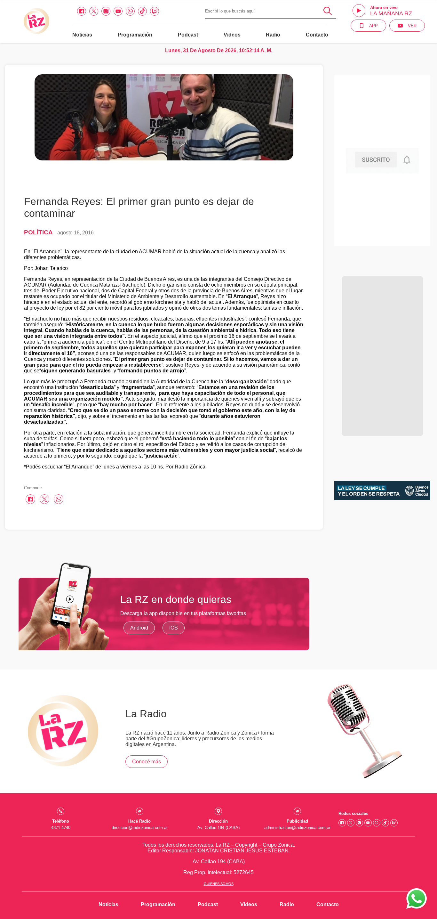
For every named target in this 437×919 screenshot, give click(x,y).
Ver (412, 25)
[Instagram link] (105, 11)
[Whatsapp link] (130, 11)
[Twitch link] (154, 11)
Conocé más (146, 761)
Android (139, 627)
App (373, 25)
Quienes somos (219, 884)
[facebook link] (81, 11)
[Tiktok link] (142, 11)
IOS (173, 627)
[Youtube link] (118, 11)
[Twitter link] (93, 11)
